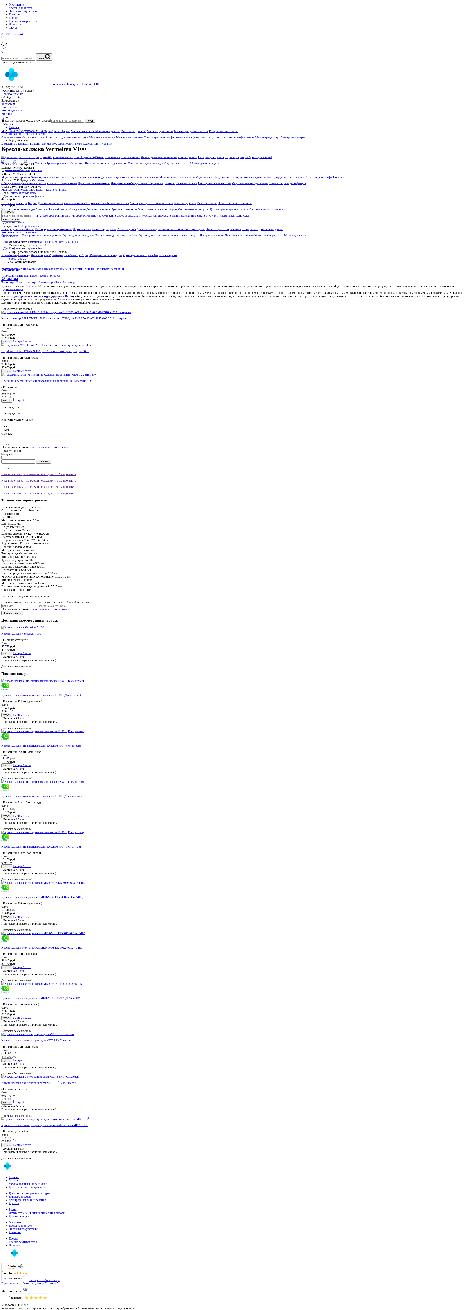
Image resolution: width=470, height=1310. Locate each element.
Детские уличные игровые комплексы (62, 203)
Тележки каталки (186, 183)
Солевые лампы (11, 235)
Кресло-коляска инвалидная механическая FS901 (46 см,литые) (41, 695)
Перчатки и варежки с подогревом (94, 229)
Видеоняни (72, 296)
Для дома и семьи (20, 1196)
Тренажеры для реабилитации (65, 163)
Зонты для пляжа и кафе (36, 241)
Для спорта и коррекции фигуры (29, 1193)
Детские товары (19, 1216)
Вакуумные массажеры (223, 131)
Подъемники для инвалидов (146, 163)
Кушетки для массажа (43, 143)
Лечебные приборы (76, 255)
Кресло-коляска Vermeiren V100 (21, 633)
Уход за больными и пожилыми (28, 1183)
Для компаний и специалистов (28, 1187)
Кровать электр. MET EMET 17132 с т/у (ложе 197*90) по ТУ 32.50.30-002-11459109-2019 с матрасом (65, 318)
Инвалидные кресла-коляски (159, 157)
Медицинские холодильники (250, 183)
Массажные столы (33, 137)
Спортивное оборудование (266, 209)
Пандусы (40, 163)
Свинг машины (11, 137)
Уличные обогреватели (268, 235)
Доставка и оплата (20, 7)
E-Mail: (5, 429)
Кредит (13, 17)
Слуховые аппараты (176, 163)
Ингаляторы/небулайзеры (47, 255)
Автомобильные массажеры (75, 143)
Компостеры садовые (65, 241)
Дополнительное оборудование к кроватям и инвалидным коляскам (116, 177)
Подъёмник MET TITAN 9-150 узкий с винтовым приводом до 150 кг (45, 351)
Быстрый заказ (22, 341)
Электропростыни (217, 229)
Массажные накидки (102, 137)
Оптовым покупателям (23, 11)
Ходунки (7, 157)
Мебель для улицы (295, 235)
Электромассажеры (293, 137)
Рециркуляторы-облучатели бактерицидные (259, 177)
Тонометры (8, 282)
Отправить (43, 461)
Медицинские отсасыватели (177, 177)
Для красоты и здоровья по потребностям (163, 229)
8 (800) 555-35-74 (12, 33)
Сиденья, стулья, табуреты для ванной (248, 157)
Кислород (24, 255)
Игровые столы (96, 203)
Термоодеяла (197, 229)
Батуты (32, 203)
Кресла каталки (130, 157)
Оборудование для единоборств (158, 209)
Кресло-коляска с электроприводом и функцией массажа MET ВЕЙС (44, 1125)
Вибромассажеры (36, 131)
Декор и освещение (212, 235)
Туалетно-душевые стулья (17, 163)
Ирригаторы (9, 255)
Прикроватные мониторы (94, 183)
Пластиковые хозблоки (239, 235)
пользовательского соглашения (49, 447)
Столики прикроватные (62, 183)
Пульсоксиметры (27, 282)
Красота (14, 1203)
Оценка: (6, 433)
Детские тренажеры (98, 209)
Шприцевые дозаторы (161, 183)
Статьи (13, 27)
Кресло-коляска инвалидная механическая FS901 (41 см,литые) (41, 846)
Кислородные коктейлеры (17, 229)
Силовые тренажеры (14, 203)
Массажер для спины (160, 131)
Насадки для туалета (211, 157)
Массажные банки (12, 131)
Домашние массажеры (15, 143)
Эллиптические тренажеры (235, 203)
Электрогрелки (239, 229)
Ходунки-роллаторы (26, 157)
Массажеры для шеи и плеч (191, 131)
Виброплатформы (59, 131)
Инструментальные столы (214, 183)
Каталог (14, 1177)
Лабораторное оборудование (129, 183)
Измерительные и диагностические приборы (37, 1212)
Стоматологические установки (48, 189)
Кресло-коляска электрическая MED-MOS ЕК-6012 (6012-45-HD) (42, 947)
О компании (16, 4)
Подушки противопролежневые (100, 157)
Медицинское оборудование (213, 177)
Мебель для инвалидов (204, 163)
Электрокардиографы (318, 177)
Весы (58, 282)
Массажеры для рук (267, 137)
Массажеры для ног (107, 131)
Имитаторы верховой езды (18, 209)
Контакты (15, 14)
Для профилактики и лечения (27, 1200)
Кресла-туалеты (187, 157)
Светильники (296, 177)
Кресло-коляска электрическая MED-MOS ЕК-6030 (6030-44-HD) (42, 897)
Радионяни (57, 296)
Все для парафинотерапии (107, 268)
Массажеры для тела (133, 131)
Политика (15, 24)
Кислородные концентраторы (53, 229)
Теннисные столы (117, 203)
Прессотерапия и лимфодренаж (163, 137)
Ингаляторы (9, 296)
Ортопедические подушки (266, 229)
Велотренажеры (207, 203)
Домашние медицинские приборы (116, 235)
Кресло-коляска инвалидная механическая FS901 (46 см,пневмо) (41, 745)
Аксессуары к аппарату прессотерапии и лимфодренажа (219, 137)
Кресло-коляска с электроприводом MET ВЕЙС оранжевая (38, 1082)
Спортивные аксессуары (193, 209)
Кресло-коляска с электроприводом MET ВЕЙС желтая (36, 1040)
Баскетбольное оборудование (67, 209)
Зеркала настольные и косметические (67, 268)
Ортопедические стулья (138, 255)
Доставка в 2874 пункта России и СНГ (75, 84)
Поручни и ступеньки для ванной (106, 163)
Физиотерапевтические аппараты (52, 177)
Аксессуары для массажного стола (66, 137)
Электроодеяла (126, 229)
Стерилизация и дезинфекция (287, 183)
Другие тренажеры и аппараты (229, 209)
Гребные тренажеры (124, 209)
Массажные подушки (129, 137)
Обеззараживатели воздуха (105, 255)
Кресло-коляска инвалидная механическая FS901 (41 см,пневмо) (41, 796)
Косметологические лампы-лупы (22, 268)
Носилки (338, 177)
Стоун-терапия (103, 143)
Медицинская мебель (14, 189)
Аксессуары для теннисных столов (151, 203)
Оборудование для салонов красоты (23, 183)
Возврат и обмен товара (45, 1280)
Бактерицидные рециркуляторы (42, 235)
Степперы (42, 209)
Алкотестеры (46, 282)
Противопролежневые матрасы (59, 157)
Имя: (4, 426)
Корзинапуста (6, 115)
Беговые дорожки (185, 203)
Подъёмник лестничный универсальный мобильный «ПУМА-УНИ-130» (47, 380)
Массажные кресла (83, 131)
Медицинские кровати (15, 177)
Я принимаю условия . (35, 447)
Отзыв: (5, 444)
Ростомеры (70, 282)
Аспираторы (42, 296)
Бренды (13, 1209)
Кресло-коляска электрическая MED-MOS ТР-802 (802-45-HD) (40, 998)
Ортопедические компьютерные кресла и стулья (169, 235)
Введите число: (11, 450)
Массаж (14, 1180)
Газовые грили (10, 241)
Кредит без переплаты (23, 21)
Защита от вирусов (165, 255)
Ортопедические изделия (78, 235)
